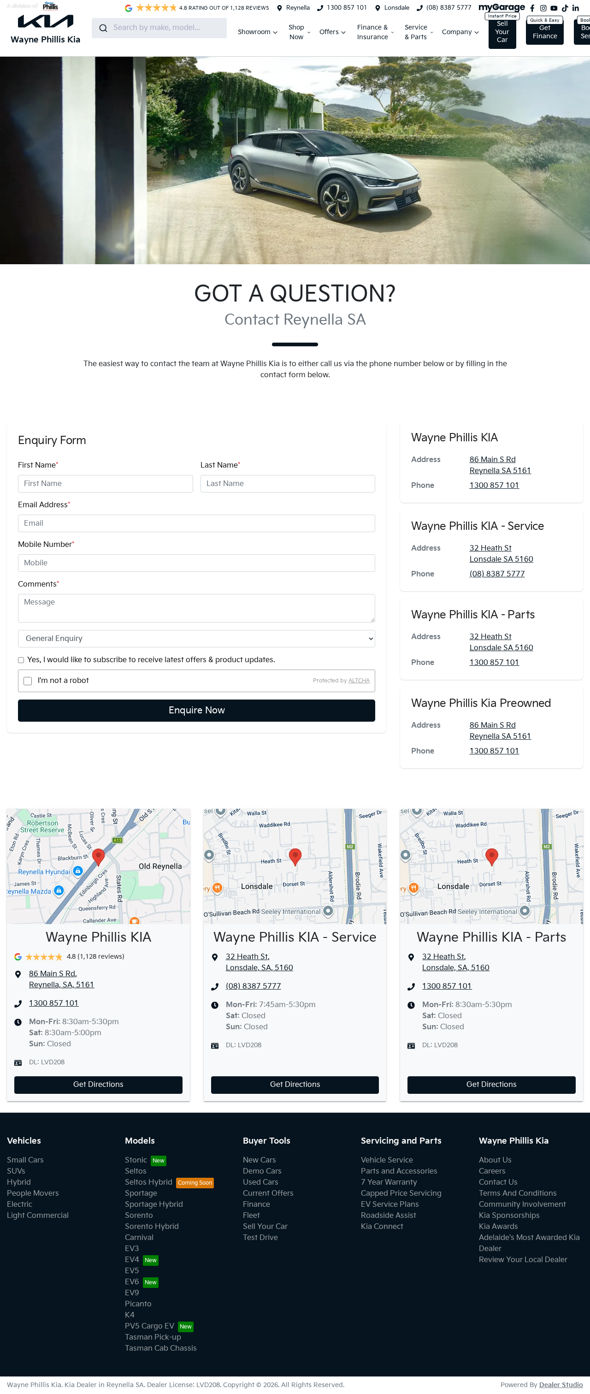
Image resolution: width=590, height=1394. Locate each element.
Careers (492, 1171)
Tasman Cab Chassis (161, 1348)
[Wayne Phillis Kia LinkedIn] (577, 8)
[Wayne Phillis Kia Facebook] (534, 8)
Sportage (141, 1193)
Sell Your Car (502, 32)
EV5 (132, 1271)
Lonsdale (396, 8)
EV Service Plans (390, 1204)
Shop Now (296, 32)
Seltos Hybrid (148, 1182)
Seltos (136, 1171)
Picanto (138, 1304)
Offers (329, 32)
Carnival (139, 1238)
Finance (256, 1204)
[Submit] (102, 28)
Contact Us (498, 1182)
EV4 (132, 1260)
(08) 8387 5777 (449, 8)
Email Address (44, 505)
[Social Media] (566, 8)
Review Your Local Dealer (523, 1260)
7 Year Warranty (389, 1182)
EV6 (132, 1282)
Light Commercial (38, 1215)
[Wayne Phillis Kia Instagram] (545, 8)
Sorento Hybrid (152, 1226)
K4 (130, 1315)
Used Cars (260, 1182)
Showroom (254, 32)
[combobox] (159, 28)
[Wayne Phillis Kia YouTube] (555, 8)
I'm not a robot (63, 680)
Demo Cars (262, 1171)
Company (457, 32)
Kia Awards (498, 1226)
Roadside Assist (388, 1215)
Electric (19, 1204)
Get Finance (545, 32)
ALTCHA (359, 680)
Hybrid (19, 1182)
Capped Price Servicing (401, 1193)
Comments (38, 584)
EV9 (132, 1293)
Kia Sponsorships (509, 1215)
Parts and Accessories (399, 1171)
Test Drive (260, 1238)
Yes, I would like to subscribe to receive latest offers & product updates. (151, 660)
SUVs (16, 1171)
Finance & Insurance (372, 32)
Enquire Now (197, 710)
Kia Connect (382, 1226)
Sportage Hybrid (154, 1204)
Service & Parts (416, 32)
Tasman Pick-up (153, 1337)
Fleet (251, 1215)
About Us (495, 1160)
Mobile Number (46, 544)
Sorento (139, 1215)
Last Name (220, 465)
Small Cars (25, 1160)
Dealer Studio (561, 1385)
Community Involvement (522, 1204)
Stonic (136, 1160)
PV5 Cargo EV (149, 1326)
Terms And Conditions (518, 1193)
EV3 (132, 1249)
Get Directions (98, 1084)
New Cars (259, 1160)
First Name (38, 465)
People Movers (33, 1193)
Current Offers (268, 1193)
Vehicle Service (387, 1160)
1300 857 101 (347, 8)
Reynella (298, 8)
